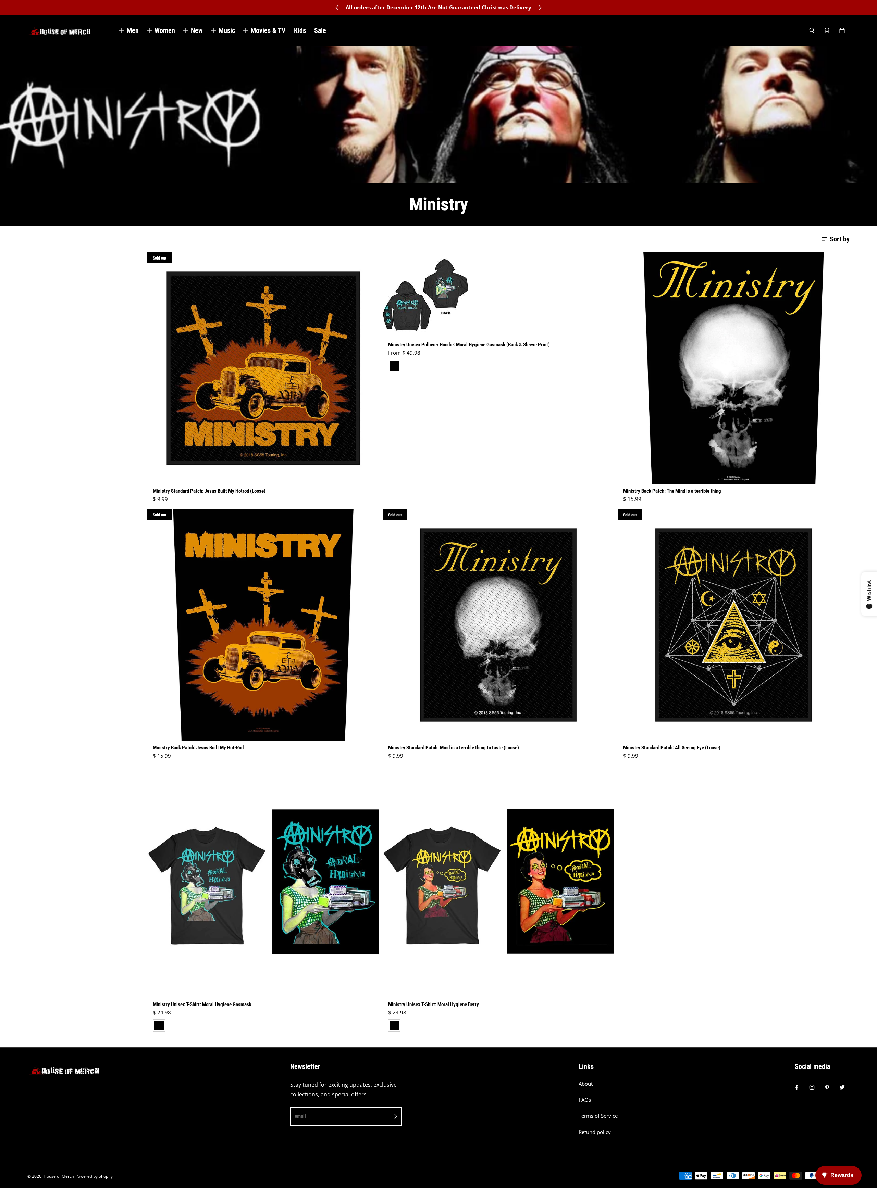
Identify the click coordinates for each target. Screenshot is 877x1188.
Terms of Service (598, 1116)
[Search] (811, 30)
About (586, 1083)
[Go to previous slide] (337, 7)
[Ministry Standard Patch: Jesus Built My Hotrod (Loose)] (263, 368)
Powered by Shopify (94, 1176)
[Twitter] (842, 1087)
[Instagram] (811, 1087)
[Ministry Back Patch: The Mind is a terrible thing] (734, 368)
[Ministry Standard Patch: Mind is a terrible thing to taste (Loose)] (499, 625)
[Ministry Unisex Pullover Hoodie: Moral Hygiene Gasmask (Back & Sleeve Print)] (499, 295)
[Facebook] (796, 1087)
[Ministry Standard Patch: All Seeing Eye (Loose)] (734, 625)
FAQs (585, 1099)
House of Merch (59, 1176)
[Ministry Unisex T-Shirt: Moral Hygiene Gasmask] (263, 882)
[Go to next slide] (539, 7)
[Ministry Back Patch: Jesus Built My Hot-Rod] (263, 625)
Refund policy (595, 1132)
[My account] (827, 30)
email (300, 1116)
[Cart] (842, 30)
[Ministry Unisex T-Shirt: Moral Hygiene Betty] (499, 882)
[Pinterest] (827, 1087)
